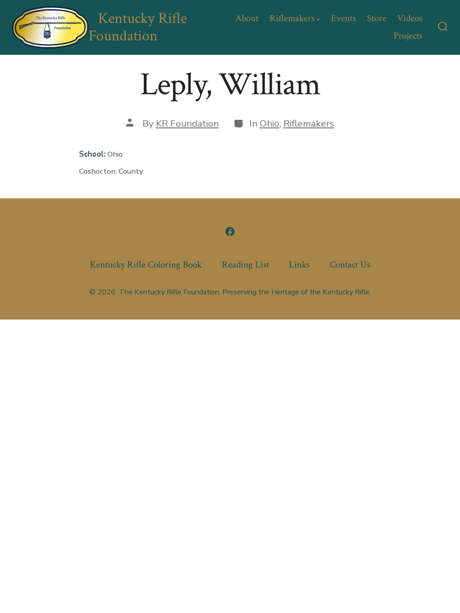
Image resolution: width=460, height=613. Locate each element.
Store (376, 18)
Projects (408, 36)
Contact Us (350, 264)
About (246, 18)
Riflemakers (292, 18)
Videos (409, 18)
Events (343, 18)
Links (299, 264)
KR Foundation (187, 123)
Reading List (245, 264)
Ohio (269, 123)
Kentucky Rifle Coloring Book (146, 264)
